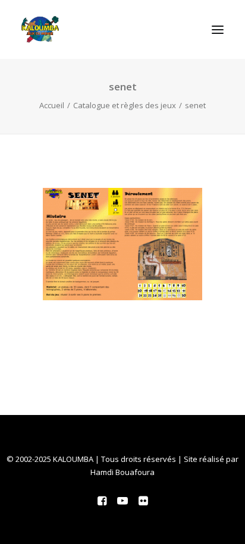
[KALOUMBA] (40, 29)
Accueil (51, 105)
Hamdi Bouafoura (122, 472)
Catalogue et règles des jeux (124, 105)
